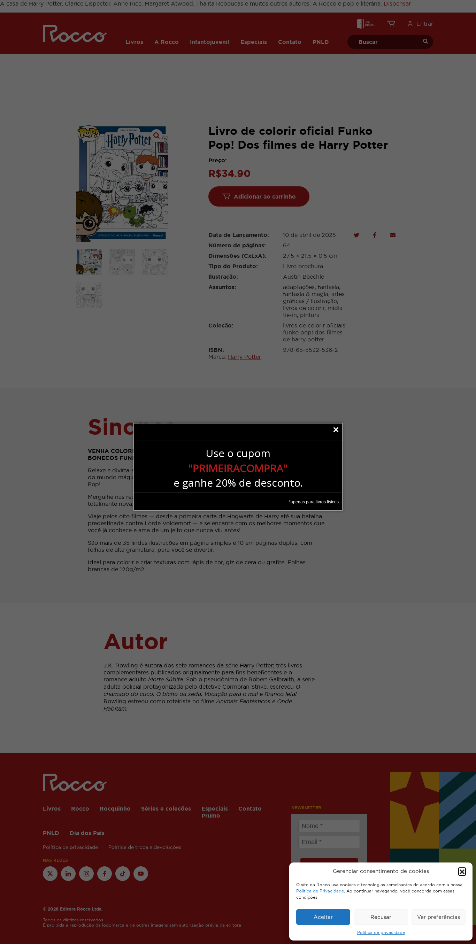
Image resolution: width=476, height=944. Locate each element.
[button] (462, 871)
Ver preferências (438, 917)
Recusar (380, 917)
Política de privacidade (381, 932)
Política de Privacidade (320, 891)
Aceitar (323, 917)
